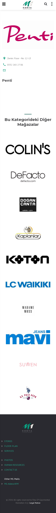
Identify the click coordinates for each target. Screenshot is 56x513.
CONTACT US (10, 469)
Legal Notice (35, 503)
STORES (8, 441)
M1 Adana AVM (11, 483)
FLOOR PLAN (11, 446)
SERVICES (9, 450)
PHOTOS (8, 460)
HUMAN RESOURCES (14, 464)
